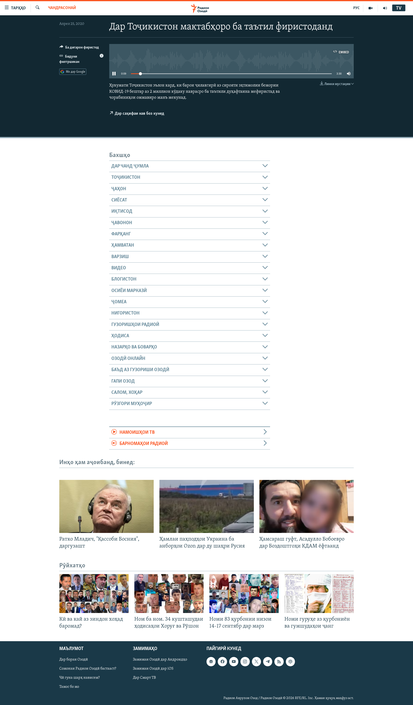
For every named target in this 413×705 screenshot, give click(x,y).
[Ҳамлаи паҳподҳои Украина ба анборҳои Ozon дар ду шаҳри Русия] (206, 506)
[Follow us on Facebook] (222, 661)
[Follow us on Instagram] (245, 661)
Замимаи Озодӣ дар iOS (153, 669)
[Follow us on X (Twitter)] (256, 661)
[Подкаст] (290, 661)
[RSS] (278, 661)
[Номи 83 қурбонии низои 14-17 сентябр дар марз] (244, 593)
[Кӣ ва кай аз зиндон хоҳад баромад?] (94, 593)
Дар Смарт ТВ (144, 678)
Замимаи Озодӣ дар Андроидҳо (160, 660)
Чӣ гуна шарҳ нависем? (79, 678)
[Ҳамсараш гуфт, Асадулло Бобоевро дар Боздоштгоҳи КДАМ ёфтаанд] (306, 506)
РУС (356, 8)
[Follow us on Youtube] (233, 661)
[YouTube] (370, 8)
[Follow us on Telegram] (267, 661)
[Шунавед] (385, 8)
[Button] (79, 48)
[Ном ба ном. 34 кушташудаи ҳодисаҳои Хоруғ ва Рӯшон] (169, 593)
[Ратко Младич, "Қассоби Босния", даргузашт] (106, 506)
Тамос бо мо (69, 687)
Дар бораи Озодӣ (73, 660)
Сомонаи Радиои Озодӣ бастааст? (87, 669)
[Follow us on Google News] (211, 661)
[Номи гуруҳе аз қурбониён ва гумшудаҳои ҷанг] (319, 593)
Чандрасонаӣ (62, 8)
